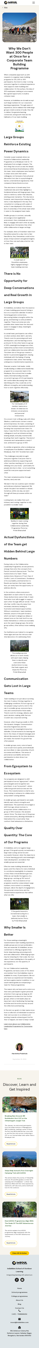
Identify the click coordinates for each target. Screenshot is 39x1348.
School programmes (19, 1292)
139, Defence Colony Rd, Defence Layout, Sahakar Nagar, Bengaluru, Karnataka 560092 (19, 1333)
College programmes (19, 1296)
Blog (19, 1304)
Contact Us (19, 1308)
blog (5, 7)
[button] (34, 2)
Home (19, 1288)
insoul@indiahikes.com (19, 1322)
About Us (19, 1300)
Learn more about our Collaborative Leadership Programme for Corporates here (18, 1026)
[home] (10, 3)
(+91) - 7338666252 (19, 1314)
